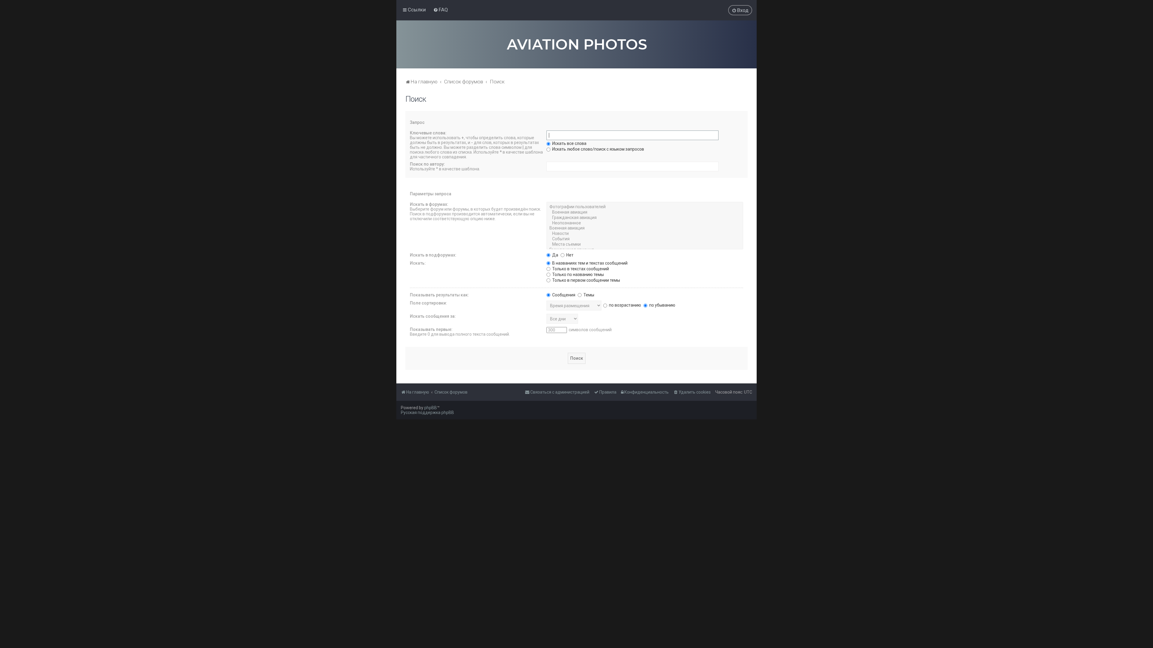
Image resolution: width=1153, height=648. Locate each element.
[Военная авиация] (645, 212)
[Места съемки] (645, 244)
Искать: (418, 263)
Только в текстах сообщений (580, 268)
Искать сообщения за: (433, 316)
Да (554, 255)
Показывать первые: (431, 329)
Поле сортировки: (428, 303)
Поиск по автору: (427, 164)
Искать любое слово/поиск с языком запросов (597, 149)
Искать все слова (568, 143)
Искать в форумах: (429, 204)
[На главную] (576, 44)
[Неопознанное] (645, 223)
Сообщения (563, 294)
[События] (645, 239)
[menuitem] (440, 9)
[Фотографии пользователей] (645, 207)
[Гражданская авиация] (645, 217)
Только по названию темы (577, 274)
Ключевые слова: (428, 132)
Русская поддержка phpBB (427, 412)
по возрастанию (624, 305)
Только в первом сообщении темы (585, 280)
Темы (588, 294)
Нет (569, 255)
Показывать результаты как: (439, 294)
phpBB (430, 407)
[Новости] (645, 233)
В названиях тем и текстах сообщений (589, 263)
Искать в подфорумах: (433, 255)
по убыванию (661, 305)
